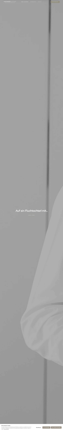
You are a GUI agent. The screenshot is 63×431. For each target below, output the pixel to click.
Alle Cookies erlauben (56, 427)
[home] (10, 2)
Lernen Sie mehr (6, 429)
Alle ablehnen (46, 427)
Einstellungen (38, 427)
